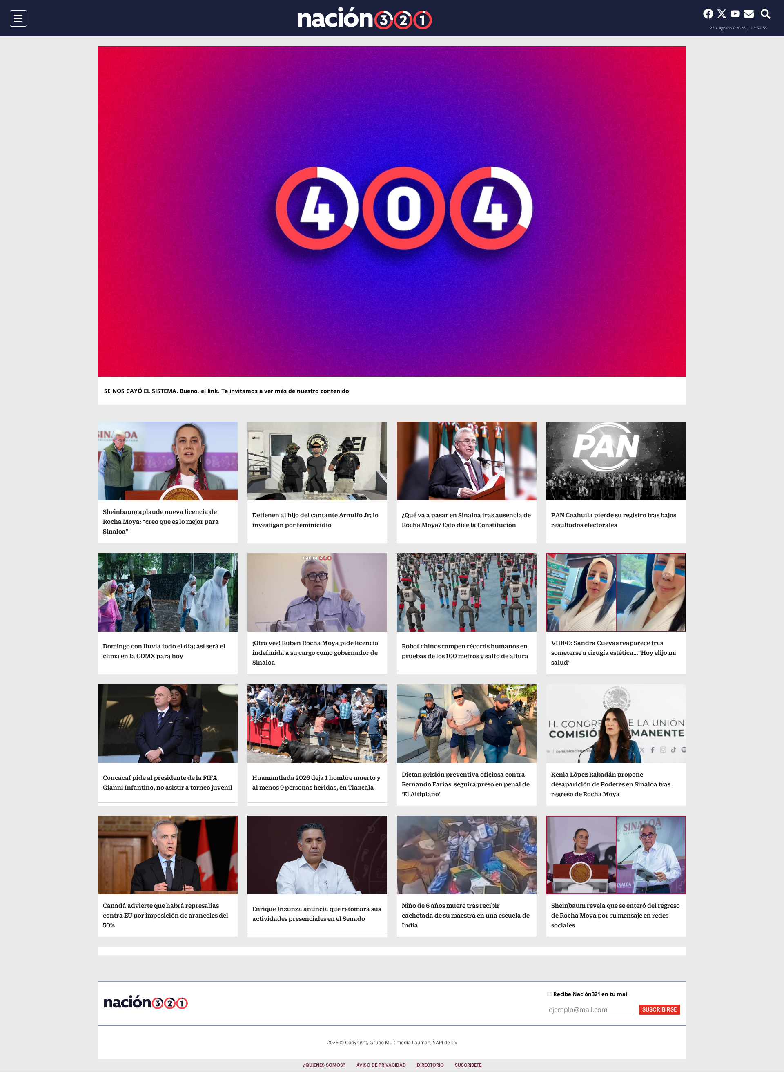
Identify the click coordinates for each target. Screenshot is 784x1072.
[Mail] (749, 13)
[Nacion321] (365, 18)
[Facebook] (710, 13)
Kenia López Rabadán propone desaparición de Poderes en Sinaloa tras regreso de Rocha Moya (610, 784)
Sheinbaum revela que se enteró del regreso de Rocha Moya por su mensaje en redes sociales (615, 915)
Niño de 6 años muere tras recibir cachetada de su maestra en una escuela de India (466, 915)
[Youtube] (737, 13)
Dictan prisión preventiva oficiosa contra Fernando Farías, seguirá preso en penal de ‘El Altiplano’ (466, 784)
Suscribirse (659, 1009)
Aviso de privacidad (381, 1065)
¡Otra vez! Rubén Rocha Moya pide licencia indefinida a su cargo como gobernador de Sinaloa (315, 652)
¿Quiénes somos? (324, 1065)
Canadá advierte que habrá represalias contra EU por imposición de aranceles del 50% (165, 915)
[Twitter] (723, 13)
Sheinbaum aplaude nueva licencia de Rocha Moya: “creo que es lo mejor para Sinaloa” (161, 521)
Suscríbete (468, 1065)
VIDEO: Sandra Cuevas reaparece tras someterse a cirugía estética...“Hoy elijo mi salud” (613, 652)
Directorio (430, 1065)
